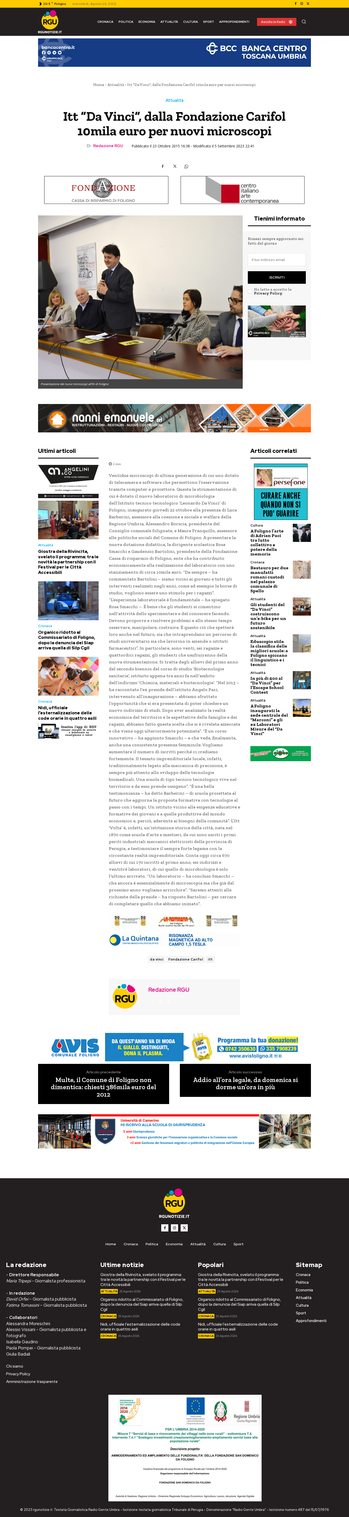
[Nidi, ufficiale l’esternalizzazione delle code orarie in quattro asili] (68, 676)
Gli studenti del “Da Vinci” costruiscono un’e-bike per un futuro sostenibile (268, 616)
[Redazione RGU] (128, 996)
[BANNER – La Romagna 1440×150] (174, 1047)
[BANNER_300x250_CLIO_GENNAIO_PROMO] (277, 329)
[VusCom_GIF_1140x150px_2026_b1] (174, 56)
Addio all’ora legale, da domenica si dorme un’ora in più (245, 1083)
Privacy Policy (268, 293)
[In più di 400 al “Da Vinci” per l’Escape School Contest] (302, 680)
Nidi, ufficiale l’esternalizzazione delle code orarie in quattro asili (67, 713)
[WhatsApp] (186, 166)
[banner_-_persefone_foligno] (280, 492)
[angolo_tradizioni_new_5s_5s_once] (68, 481)
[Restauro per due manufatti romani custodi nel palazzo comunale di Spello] (302, 570)
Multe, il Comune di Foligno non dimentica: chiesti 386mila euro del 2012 (103, 1087)
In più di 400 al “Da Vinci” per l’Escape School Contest (267, 685)
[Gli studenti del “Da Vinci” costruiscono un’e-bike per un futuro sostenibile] (302, 606)
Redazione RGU (108, 146)
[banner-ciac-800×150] (243, 190)
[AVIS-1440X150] (174, 921)
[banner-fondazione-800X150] (106, 190)
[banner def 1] (174, 1137)
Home (98, 84)
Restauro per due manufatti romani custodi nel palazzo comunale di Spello (269, 579)
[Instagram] (302, 4)
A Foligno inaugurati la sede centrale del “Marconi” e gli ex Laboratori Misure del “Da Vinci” (269, 719)
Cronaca (45, 626)
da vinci (156, 959)
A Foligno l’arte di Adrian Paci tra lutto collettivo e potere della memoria (267, 542)
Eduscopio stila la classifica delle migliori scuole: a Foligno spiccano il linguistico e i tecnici (269, 653)
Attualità (115, 84)
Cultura (256, 525)
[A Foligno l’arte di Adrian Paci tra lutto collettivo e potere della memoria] (302, 533)
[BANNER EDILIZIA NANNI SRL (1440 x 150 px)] (174, 418)
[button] (303, 21)
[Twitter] (308, 4)
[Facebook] (296, 4)
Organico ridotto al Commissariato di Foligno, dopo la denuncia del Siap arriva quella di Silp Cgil (66, 640)
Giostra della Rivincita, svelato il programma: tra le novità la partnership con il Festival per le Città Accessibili (68, 562)
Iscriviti (276, 277)
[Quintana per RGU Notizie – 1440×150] (174, 940)
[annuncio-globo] (280, 753)
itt (210, 959)
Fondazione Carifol (185, 959)
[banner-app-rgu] (68, 730)
